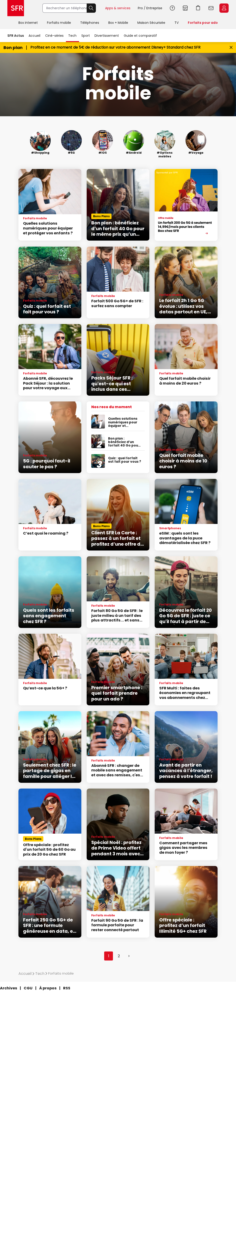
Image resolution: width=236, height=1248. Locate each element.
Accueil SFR (15, 8)
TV (176, 22)
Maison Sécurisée (151, 22)
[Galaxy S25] (186, 205)
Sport (85, 35)
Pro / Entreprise (150, 8)
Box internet (28, 22)
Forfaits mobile (59, 22)
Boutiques (185, 8)
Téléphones (89, 22)
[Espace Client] (224, 8)
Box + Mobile (118, 22)
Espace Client (224, 8)
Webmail (211, 8)
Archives (8, 988)
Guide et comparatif (140, 35)
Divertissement (106, 35)
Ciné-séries (54, 35)
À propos (47, 988)
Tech (72, 35)
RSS (66, 988)
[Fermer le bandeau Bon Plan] (231, 47)
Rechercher (91, 8)
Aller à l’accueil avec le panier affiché (198, 8)
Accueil (34, 35)
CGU (28, 988)
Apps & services (117, 8)
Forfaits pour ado (203, 22)
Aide (172, 8)
